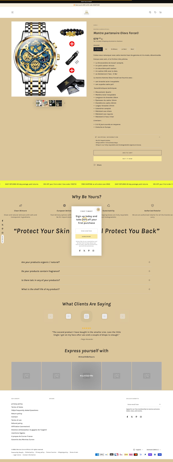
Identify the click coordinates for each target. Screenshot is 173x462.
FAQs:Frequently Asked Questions (24, 410)
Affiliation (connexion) (20, 426)
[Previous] (46, 316)
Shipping (105, 41)
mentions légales (18, 433)
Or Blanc (115, 49)
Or (107, 49)
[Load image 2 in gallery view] (46, 103)
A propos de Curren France (22, 436)
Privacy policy (40, 452)
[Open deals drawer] (155, 12)
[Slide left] (33, 103)
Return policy (16, 414)
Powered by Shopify (17, 452)
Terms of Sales (17, 407)
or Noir (125, 49)
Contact (14, 417)
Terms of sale (74, 452)
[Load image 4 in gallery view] (59, 103)
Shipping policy (63, 452)
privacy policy (17, 404)
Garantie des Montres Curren (22, 439)
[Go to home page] (86, 12)
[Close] (98, 209)
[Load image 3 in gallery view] (52, 103)
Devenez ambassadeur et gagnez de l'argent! (29, 430)
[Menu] (12, 12)
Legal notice (17, 455)
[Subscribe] (160, 404)
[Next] (127, 316)
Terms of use (16, 420)
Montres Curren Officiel (101, 29)
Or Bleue (99, 49)
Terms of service (51, 452)
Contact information (29, 455)
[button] (150, 12)
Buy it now (127, 158)
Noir (133, 49)
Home (95, 25)
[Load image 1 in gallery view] (39, 103)
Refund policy (17, 423)
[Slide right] (64, 103)
